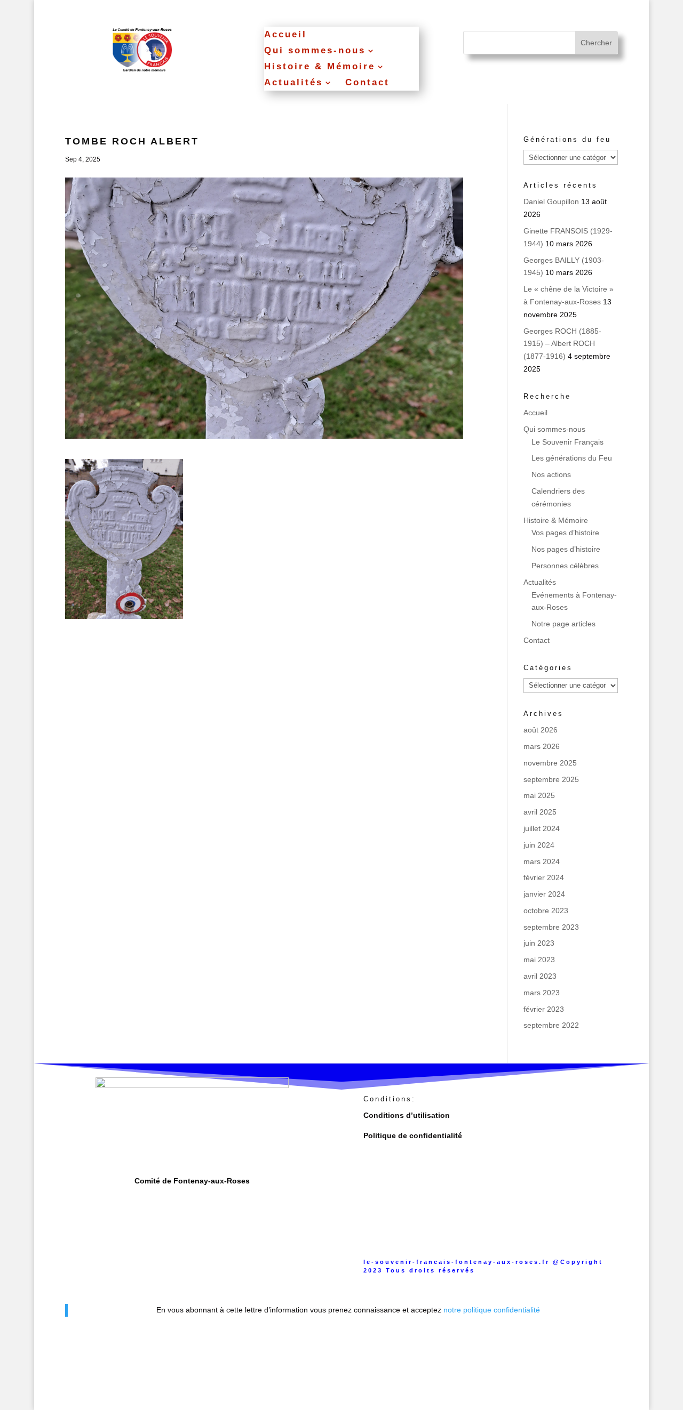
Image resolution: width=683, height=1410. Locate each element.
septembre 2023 (551, 927)
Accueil (285, 35)
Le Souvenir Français (567, 442)
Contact (367, 83)
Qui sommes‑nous (315, 51)
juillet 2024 (541, 828)
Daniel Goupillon (551, 201)
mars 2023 (541, 992)
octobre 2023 (545, 910)
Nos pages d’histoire (565, 549)
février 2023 (543, 1009)
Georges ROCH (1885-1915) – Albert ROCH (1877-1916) (562, 344)
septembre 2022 (551, 1025)
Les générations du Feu (571, 458)
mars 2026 (541, 746)
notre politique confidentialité (491, 1310)
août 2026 (540, 730)
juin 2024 (538, 845)
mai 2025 (539, 795)
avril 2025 (540, 812)
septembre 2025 (551, 779)
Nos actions (551, 474)
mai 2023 (539, 959)
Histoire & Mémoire (319, 67)
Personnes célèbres (565, 565)
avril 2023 (540, 976)
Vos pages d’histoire (565, 532)
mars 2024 (541, 861)
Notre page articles (563, 623)
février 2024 (543, 877)
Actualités (293, 83)
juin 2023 (538, 943)
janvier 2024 (544, 894)
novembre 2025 (550, 763)
